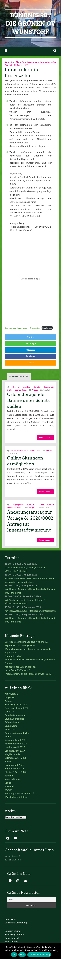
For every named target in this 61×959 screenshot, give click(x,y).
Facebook (30, 356)
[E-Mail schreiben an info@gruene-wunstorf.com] (15, 838)
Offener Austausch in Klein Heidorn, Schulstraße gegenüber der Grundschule (29, 580)
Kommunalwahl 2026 (16, 743)
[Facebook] (8, 838)
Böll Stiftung (11, 941)
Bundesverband (13, 930)
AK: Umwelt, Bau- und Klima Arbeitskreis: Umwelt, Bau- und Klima (30, 591)
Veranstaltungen (13, 779)
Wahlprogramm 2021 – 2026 (19, 793)
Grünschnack (11, 729)
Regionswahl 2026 (14, 768)
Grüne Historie (12, 722)
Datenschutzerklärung (16, 922)
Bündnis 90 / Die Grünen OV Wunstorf (30, 23)
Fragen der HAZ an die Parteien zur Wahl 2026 (28, 673)
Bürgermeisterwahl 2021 (17, 708)
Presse (8, 761)
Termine (9, 775)
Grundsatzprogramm (15, 715)
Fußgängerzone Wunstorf (23, 505)
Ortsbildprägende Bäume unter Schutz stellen (28, 400)
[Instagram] (18, 881)
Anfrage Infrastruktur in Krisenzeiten (35, 62)
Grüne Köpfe (11, 725)
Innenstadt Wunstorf (45, 505)
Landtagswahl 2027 (15, 750)
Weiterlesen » (45, 437)
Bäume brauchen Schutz (26, 387)
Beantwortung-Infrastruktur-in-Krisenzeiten (22, 328)
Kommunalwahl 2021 (16, 740)
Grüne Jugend (12, 937)
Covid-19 (9, 711)
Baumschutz (49, 387)
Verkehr (8, 782)
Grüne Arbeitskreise (14, 718)
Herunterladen (47, 328)
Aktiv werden (11, 693)
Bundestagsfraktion (14, 934)
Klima (8, 736)
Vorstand (9, 786)
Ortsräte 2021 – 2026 (16, 757)
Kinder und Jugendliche (17, 732)
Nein (22, 954)
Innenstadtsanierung (15, 507)
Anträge (11, 62)
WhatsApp (30, 343)
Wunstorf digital (34, 450)
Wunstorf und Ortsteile (16, 796)
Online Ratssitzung (18, 450)
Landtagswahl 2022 (15, 747)
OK (14, 954)
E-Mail (30, 363)
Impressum (10, 919)
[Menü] (6, 51)
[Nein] (57, 951)
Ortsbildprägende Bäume (17, 390)
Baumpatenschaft (13, 655)
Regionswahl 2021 (14, 764)
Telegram (30, 350)
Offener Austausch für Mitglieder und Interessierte (30, 610)
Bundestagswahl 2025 (16, 704)
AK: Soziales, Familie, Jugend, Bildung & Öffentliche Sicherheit (25, 569)
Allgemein (10, 697)
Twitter (30, 337)
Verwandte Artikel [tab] (20, 376)
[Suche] (54, 51)
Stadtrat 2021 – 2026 (16, 772)
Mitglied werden (13, 754)
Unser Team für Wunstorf (17, 670)
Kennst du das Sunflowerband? (20, 666)
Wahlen (8, 789)
